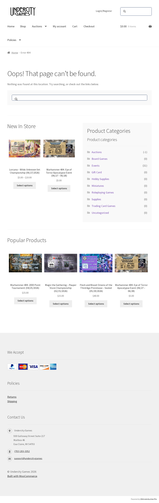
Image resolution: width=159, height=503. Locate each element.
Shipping (12, 401)
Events (96, 165)
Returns (11, 397)
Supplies (96, 199)
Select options (24, 185)
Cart (74, 26)
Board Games (99, 159)
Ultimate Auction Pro (148, 499)
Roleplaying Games (103, 192)
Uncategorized (100, 213)
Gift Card (97, 172)
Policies (11, 40)
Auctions (37, 26)
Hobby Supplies (100, 179)
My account (59, 26)
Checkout (89, 26)
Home (10, 26)
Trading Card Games (103, 206)
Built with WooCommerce (22, 476)
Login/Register (104, 10)
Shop (23, 26)
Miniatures (98, 186)
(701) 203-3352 (22, 451)
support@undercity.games (28, 458)
